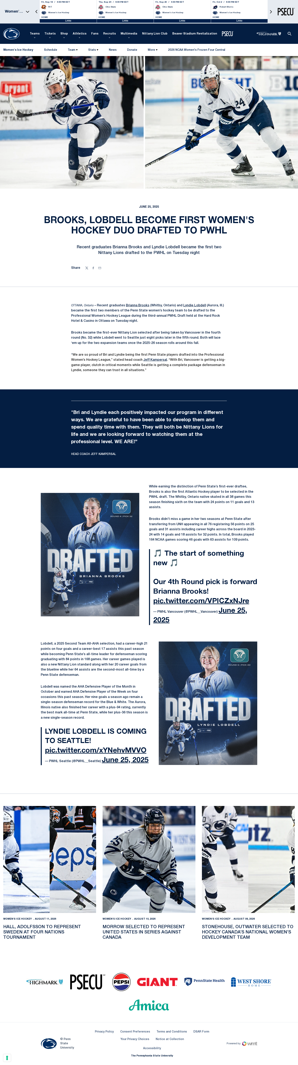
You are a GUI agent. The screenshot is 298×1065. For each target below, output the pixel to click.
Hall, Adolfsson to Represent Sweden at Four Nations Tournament (42, 932)
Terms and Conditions (172, 1031)
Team (71, 50)
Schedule (50, 50)
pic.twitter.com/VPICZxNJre (201, 601)
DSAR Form (201, 1031)
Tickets (50, 33)
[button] (36, 11)
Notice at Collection (170, 1039)
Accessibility (152, 1048)
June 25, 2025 (125, 760)
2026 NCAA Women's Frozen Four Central (196, 51)
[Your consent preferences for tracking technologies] (7, 1058)
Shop (64, 33)
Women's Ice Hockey (17, 919)
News (113, 50)
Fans (94, 33)
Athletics (79, 33)
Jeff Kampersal (155, 360)
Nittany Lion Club (154, 33)
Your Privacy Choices (134, 1039)
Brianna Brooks (137, 305)
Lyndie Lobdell (194, 305)
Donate (132, 51)
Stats (92, 50)
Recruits (109, 33)
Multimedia (129, 33)
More (151, 50)
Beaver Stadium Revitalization (194, 33)
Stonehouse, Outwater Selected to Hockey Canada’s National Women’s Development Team (247, 932)
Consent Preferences (135, 1031)
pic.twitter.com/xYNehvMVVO (95, 750)
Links (68, 21)
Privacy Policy (104, 1031)
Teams (35, 33)
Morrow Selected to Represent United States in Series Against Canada (144, 932)
